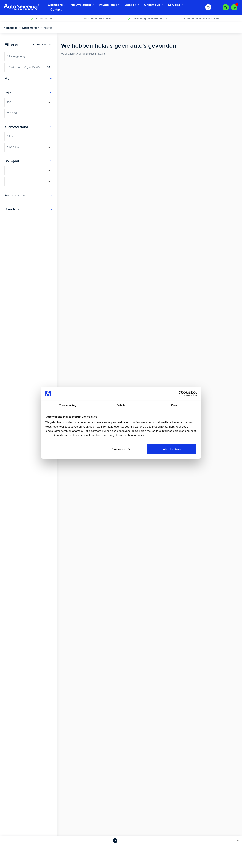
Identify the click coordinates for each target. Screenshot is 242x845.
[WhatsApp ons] (234, 7)
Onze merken (30, 28)
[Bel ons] (225, 7)
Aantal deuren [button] (15, 195)
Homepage (11, 28)
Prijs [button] (7, 93)
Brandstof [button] (12, 209)
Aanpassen (118, 449)
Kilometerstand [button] (16, 127)
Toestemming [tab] (67, 404)
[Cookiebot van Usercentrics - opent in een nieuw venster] (181, 393)
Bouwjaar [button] (11, 161)
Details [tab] (121, 404)
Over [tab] (174, 404)
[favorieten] (208, 8)
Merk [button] (8, 79)
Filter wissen (44, 44)
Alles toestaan (172, 449)
